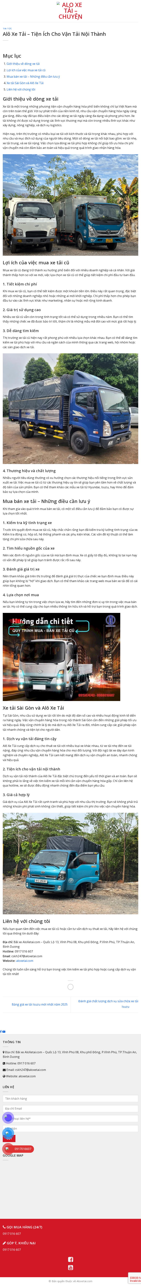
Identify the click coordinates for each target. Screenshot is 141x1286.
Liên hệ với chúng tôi (21, 89)
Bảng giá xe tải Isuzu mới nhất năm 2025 (39, 1004)
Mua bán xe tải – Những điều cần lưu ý (33, 77)
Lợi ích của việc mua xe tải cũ (26, 70)
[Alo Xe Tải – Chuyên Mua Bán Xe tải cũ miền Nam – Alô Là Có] (70, 11)
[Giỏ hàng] (136, 11)
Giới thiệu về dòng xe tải (23, 64)
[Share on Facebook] (71, 987)
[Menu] (5, 10)
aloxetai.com (24, 961)
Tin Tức (7, 28)
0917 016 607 (12, 1234)
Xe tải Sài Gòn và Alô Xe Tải (25, 83)
